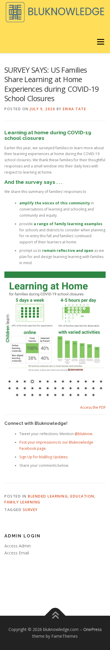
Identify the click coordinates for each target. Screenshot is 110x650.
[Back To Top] (55, 615)
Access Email (16, 553)
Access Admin (17, 546)
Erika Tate (74, 108)
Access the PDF (93, 407)
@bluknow (83, 433)
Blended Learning (48, 496)
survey (30, 509)
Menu (100, 42)
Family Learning (22, 502)
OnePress (92, 629)
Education (82, 496)
